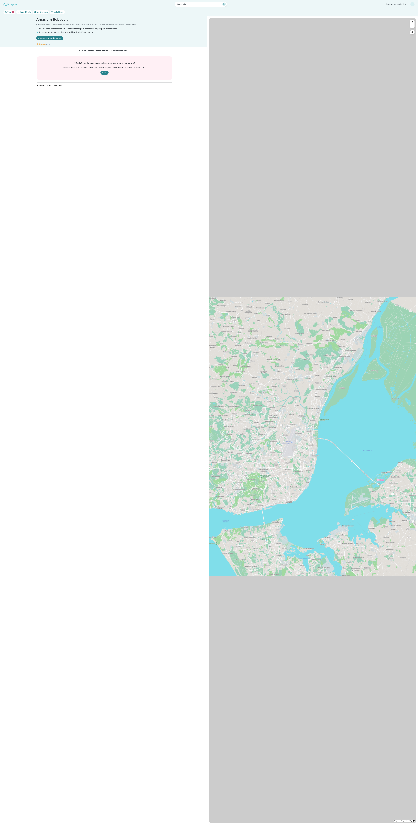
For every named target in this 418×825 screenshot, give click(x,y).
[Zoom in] (412, 22)
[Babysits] (10, 4)
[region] (312, 420)
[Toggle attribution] (414, 821)
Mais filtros (58, 12)
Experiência (25, 12)
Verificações (42, 12)
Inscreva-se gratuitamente (50, 38)
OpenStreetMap (407, 821)
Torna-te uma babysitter (396, 4)
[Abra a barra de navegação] (412, 4)
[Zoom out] (412, 26)
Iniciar (104, 73)
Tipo (10, 12)
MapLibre (397, 821)
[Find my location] (412, 32)
